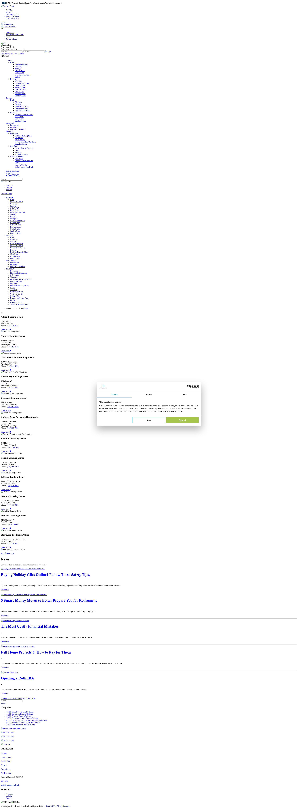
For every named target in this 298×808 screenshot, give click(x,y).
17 (11, 698)
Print (3, 553)
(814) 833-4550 (13, 524)
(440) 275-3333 (13, 387)
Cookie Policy (6, 761)
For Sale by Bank (16, 292)
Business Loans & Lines (19, 252)
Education (14, 271)
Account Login (6, 194)
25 (26, 698)
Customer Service (12, 14)
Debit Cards (14, 210)
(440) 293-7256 (13, 428)
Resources (9, 269)
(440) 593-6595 (13, 407)
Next (31, 698)
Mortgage (13, 219)
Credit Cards (15, 229)
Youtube (9, 190)
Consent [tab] (114, 394)
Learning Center (16, 281)
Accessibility (5, 769)
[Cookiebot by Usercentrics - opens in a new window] (188, 386)
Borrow (13, 216)
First (2, 698)
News (12, 288)
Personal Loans (16, 227)
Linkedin (9, 188)
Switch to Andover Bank (19, 304)
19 (15, 698)
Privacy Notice (6, 757)
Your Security (15, 277)
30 (6, 722)
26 (28, 698)
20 (17, 698)
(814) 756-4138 (13, 325)
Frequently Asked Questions (20, 279)
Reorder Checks (11, 39)
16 (6, 718)
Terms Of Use (51, 806)
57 (6, 712)
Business (9, 235)
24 (24, 698)
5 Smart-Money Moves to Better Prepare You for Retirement (49, 600)
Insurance (13, 265)
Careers (4, 753)
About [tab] (183, 394)
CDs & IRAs (15, 208)
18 (13, 698)
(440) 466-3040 (13, 467)
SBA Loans (14, 254)
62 (6, 720)
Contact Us (10, 33)
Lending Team (15, 233)
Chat (8, 744)
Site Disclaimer (6, 773)
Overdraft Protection (17, 212)
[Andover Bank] (7, 6)
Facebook (9, 185)
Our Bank (14, 283)
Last (34, 698)
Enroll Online (19, 54)
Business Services (16, 244)
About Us (9, 12)
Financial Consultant (17, 267)
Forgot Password (7, 54)
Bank (12, 200)
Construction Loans (17, 221)
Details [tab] (149, 394)
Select (3, 49)
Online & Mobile (16, 202)
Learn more (5, 329)
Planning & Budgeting (18, 273)
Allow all (182, 420)
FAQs (8, 37)
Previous (7, 698)
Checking (13, 204)
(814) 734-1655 (13, 447)
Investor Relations (12, 16)
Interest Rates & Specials (19, 286)
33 (6, 724)
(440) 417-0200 (13, 505)
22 (21, 698)
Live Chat (4, 781)
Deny (149, 420)
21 (19, 698)
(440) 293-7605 (13, 347)
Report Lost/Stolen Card (15, 35)
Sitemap (4, 765)
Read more (5, 590)
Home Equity (15, 223)
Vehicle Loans (15, 225)
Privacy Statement (63, 806)
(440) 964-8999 (13, 366)
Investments (10, 260)
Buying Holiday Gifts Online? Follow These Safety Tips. (45, 574)
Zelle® (12, 214)
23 (23, 698)
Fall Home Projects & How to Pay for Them (36, 652)
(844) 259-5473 (13, 18)
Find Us (9, 10)
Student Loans (15, 231)
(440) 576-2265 (13, 486)
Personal (9, 198)
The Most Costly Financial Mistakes (29, 626)
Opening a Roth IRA (17, 678)
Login (3, 22)
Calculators (14, 275)
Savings (13, 206)
